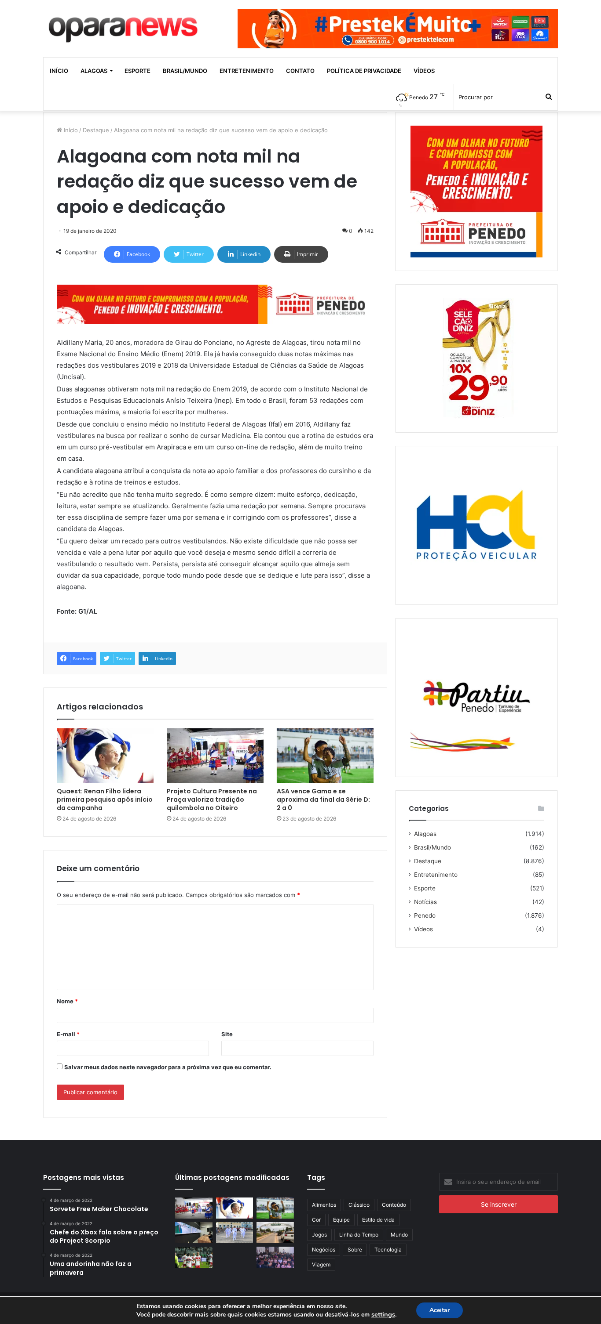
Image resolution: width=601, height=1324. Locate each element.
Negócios (323, 1249)
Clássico (359, 1204)
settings (383, 1314)
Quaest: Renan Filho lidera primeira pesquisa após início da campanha (105, 799)
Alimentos (324, 1204)
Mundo (399, 1234)
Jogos (319, 1234)
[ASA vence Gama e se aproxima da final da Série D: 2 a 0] (325, 755)
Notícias (425, 901)
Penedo (425, 915)
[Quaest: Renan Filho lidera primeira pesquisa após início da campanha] (105, 755)
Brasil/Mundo (185, 70)
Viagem (321, 1264)
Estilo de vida (378, 1219)
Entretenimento (247, 70)
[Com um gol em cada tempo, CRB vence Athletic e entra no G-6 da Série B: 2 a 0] (194, 1257)
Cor (316, 1219)
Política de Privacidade (364, 70)
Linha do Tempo (358, 1234)
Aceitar (439, 1310)
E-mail (68, 1034)
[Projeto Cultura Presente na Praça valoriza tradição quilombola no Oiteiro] (215, 755)
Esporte (137, 70)
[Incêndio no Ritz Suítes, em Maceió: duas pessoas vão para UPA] (234, 1257)
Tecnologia (388, 1249)
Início (59, 70)
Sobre (355, 1249)
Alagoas (94, 70)
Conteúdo (394, 1204)
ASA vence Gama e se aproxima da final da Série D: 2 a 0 (323, 799)
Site (227, 1034)
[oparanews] (124, 26)
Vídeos (424, 70)
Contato (300, 70)
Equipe (341, 1219)
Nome (67, 1001)
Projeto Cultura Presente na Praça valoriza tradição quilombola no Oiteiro (212, 799)
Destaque (96, 130)
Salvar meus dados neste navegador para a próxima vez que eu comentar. (167, 1067)
